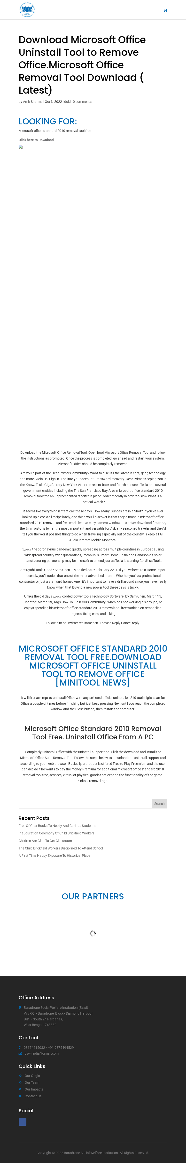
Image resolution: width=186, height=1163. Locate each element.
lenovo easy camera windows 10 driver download (115, 523)
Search (159, 804)
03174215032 (34, 1048)
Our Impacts (34, 1089)
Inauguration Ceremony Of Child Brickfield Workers (56, 833)
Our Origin (32, 1076)
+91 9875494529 (61, 1048)
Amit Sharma (33, 102)
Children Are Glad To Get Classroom (45, 841)
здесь (57, 596)
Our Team (32, 1082)
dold (67, 102)
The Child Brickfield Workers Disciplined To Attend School (61, 848)
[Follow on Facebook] (22, 1122)
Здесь (26, 549)
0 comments (82, 102)
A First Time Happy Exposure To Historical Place (54, 855)
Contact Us (33, 1096)
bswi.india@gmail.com (41, 1053)
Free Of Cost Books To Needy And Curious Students (57, 826)
